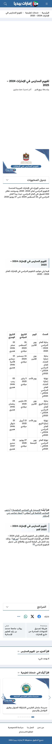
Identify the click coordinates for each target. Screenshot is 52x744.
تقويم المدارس (28, 651)
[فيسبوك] (39, 616)
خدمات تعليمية (32, 12)
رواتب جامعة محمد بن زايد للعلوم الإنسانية (13, 631)
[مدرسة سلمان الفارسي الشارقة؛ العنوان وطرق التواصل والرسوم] (26, 696)
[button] (2, 697)
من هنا (15, 538)
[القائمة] (46, 3)
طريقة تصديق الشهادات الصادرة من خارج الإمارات (38, 631)
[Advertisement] (26, 50)
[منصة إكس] (32, 616)
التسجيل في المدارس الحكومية (26, 510)
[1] (34, 544)
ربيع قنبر (38, 89)
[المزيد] (18, 616)
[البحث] (5, 3)
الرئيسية (45, 12)
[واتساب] (25, 616)
